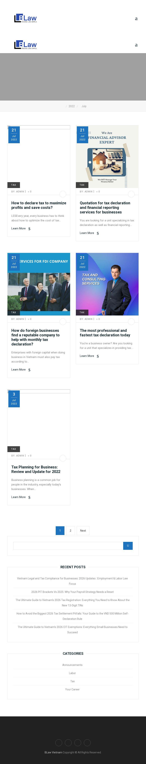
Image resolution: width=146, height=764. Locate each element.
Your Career (72, 689)
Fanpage (58, 742)
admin (18, 191)
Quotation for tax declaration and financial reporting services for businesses (105, 207)
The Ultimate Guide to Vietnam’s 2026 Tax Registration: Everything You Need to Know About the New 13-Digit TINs (73, 603)
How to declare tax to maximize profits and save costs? (38, 205)
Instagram (68, 742)
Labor (72, 673)
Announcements (72, 664)
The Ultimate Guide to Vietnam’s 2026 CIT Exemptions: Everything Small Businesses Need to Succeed (73, 630)
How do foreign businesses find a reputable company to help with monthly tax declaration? (35, 337)
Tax (13, 185)
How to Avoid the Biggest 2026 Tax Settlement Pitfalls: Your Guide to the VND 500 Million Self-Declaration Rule (73, 616)
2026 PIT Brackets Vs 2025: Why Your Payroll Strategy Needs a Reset (72, 591)
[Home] (63, 106)
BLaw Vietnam (53, 752)
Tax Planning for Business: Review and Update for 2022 (35, 469)
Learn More (18, 228)
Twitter (87, 742)
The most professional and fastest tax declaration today (105, 332)
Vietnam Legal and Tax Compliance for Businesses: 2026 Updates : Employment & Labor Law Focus (72, 581)
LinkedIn (77, 742)
